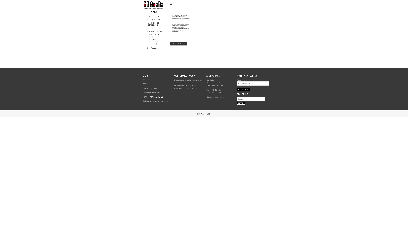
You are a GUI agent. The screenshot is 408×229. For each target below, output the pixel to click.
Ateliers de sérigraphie (154, 24)
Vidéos (154, 28)
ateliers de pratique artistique (153, 42)
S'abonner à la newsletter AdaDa (156, 101)
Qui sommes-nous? (154, 31)
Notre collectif (154, 20)
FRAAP (146, 84)
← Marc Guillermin (178, 44)
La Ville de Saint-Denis (152, 92)
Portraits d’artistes (154, 35)
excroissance (148, 80)
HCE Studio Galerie (151, 88)
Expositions (154, 16)
